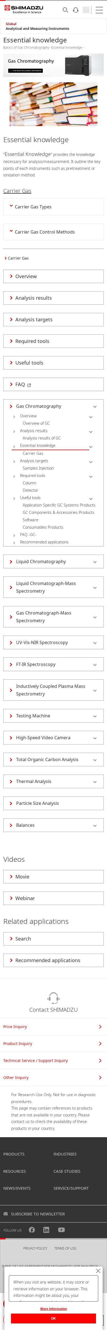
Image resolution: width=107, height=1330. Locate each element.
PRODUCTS (13, 1154)
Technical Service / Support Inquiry (35, 1060)
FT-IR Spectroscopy (35, 664)
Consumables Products (43, 527)
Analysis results (33, 430)
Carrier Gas (33, 453)
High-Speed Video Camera (43, 738)
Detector (30, 490)
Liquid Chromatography (41, 561)
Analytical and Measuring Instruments (37, 28)
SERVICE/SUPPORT (71, 1188)
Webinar (25, 898)
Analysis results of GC (42, 438)
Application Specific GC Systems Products (59, 505)
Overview (28, 415)
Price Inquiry (15, 1026)
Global (11, 24)
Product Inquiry (17, 1043)
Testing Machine (33, 716)
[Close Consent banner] (98, 1271)
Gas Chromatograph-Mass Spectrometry (43, 617)
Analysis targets (34, 460)
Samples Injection (38, 468)
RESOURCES (14, 1171)
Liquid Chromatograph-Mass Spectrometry (46, 587)
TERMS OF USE (65, 1248)
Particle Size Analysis (37, 803)
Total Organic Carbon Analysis (47, 759)
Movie (22, 876)
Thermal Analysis (33, 781)
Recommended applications (44, 542)
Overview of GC (36, 423)
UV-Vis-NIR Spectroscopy (42, 642)
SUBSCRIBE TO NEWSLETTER (38, 1214)
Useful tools (30, 497)
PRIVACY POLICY (35, 1248)
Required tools (32, 475)
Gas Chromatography (38, 406)
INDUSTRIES (65, 1154)
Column (29, 482)
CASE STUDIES (67, 1171)
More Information (53, 1309)
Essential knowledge (37, 445)
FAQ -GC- (28, 534)
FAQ (20, 384)
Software (30, 519)
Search (23, 938)
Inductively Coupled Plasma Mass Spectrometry (50, 690)
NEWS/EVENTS (16, 1188)
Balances (25, 825)
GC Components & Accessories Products (58, 512)
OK (53, 1318)
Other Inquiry (16, 1077)
